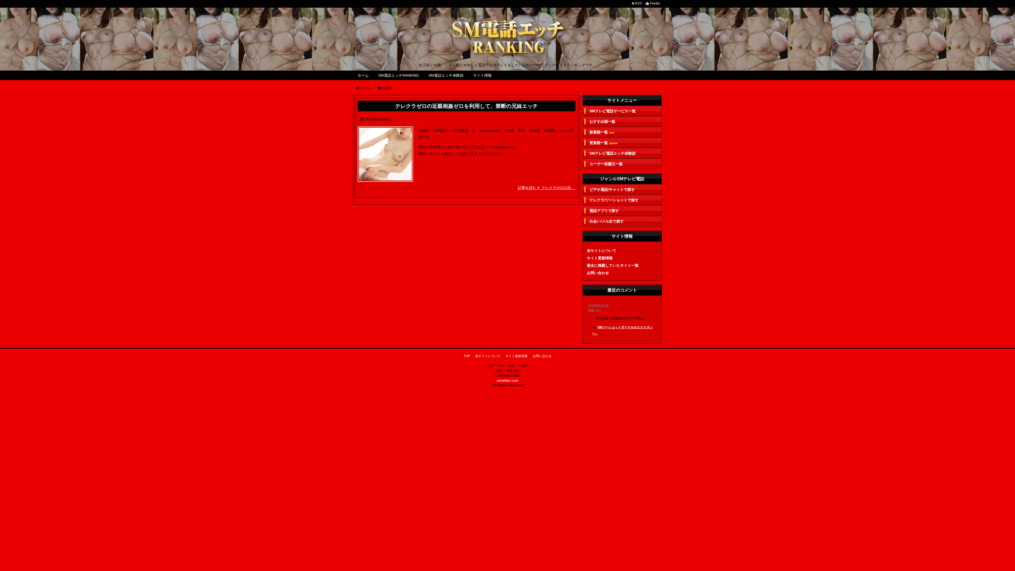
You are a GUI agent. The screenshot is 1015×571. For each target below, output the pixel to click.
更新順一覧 (603, 143)
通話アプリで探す (604, 211)
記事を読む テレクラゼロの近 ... (546, 188)
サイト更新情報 (600, 258)
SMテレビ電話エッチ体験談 (612, 153)
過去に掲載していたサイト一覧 (613, 265)
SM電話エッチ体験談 (446, 75)
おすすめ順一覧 (602, 121)
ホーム (363, 75)
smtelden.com (507, 381)
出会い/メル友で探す (606, 221)
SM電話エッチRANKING (398, 75)
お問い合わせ (598, 273)
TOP (467, 356)
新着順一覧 (601, 132)
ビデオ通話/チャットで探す (612, 189)
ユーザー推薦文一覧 (606, 164)
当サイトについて (601, 250)
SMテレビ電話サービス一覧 (612, 111)
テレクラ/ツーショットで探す (614, 200)
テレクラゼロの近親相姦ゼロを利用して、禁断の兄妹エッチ (466, 106)
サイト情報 (482, 75)
